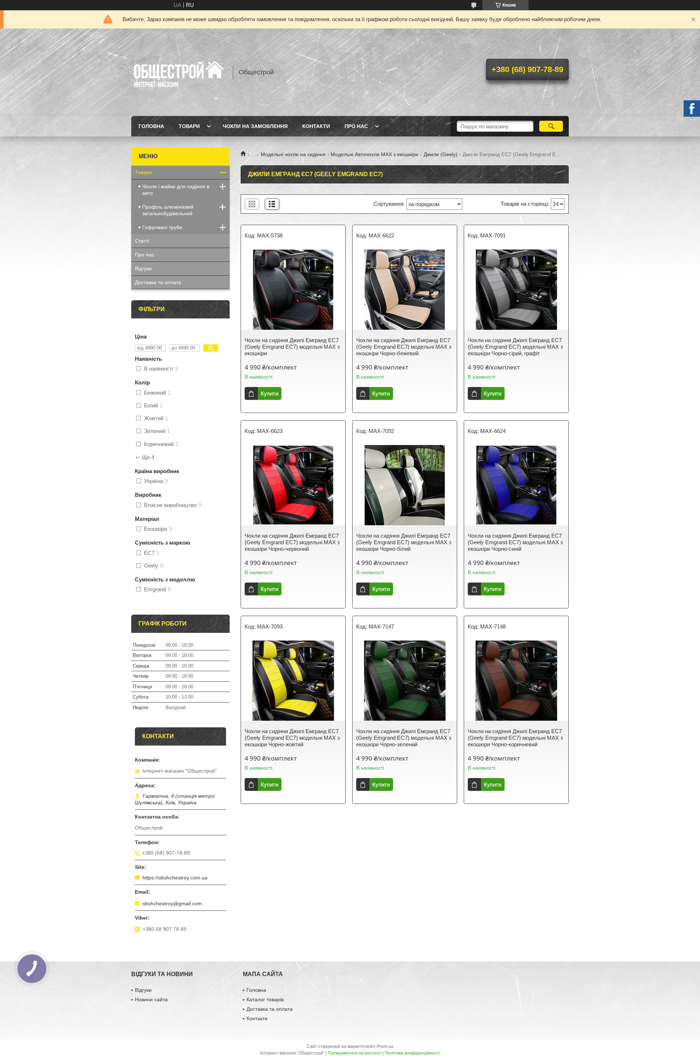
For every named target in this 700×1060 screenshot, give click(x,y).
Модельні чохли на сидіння (293, 154)
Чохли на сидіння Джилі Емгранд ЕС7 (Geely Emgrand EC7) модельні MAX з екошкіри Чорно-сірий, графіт (515, 346)
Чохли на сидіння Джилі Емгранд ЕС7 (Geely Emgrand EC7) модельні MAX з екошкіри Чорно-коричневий (515, 737)
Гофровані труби (162, 227)
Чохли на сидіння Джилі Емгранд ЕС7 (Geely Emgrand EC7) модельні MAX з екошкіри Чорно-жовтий (292, 737)
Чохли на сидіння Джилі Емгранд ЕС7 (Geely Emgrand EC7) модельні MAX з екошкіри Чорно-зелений (403, 737)
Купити (269, 393)
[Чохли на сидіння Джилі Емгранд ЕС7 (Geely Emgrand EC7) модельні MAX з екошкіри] (293, 289)
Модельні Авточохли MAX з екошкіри (374, 154)
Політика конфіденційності (412, 1053)
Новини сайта (151, 999)
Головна (151, 126)
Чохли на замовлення (255, 126)
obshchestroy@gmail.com (172, 903)
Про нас (356, 126)
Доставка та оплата (158, 282)
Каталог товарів (265, 999)
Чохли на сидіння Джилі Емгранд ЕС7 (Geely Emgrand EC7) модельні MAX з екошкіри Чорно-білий (403, 542)
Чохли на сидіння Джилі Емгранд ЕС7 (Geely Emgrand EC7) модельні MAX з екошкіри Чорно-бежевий (403, 346)
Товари (189, 126)
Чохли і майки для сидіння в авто (175, 189)
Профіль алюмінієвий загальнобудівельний (168, 210)
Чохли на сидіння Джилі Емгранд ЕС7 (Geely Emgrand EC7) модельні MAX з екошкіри (292, 346)
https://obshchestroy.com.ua (175, 878)
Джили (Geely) (441, 154)
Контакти (316, 126)
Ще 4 (148, 457)
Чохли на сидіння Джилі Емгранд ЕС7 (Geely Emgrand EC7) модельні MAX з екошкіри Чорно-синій (515, 542)
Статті (142, 241)
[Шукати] (551, 126)
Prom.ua (385, 1046)
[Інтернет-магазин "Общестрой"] (178, 72)
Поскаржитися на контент (354, 1053)
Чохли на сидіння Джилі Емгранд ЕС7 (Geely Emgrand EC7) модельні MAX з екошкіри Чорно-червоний (292, 542)
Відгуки (143, 268)
